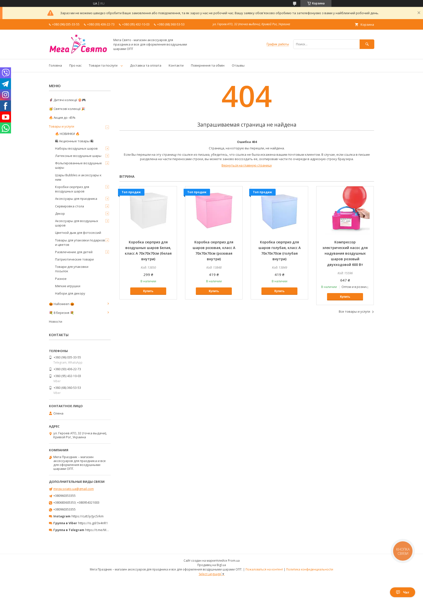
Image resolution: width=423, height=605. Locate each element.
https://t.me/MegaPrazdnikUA (107, 530)
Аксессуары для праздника (76, 198)
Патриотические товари (74, 259)
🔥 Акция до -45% (62, 117)
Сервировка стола (69, 206)
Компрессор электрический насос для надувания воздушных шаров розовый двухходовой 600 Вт (345, 253)
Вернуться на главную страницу (247, 165)
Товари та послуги (103, 65)
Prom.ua (234, 560)
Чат (406, 592)
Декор (60, 213)
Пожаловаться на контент (264, 569)
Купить (148, 291)
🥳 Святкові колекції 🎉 (67, 109)
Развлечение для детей (74, 252)
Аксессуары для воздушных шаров (76, 223)
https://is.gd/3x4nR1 (93, 523)
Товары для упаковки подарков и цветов (80, 242)
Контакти (176, 65)
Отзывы (238, 65)
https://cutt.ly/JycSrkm (87, 516)
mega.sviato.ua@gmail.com (73, 489)
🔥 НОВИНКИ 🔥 (67, 133)
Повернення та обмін (207, 65)
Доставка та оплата (145, 65)
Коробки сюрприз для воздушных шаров (72, 189)
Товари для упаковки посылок (71, 268)
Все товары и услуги (354, 311)
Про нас (75, 65)
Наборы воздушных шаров (76, 148)
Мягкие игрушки (67, 286)
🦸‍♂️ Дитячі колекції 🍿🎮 (67, 100)
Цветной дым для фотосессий (78, 232)
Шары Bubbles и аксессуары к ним (78, 177)
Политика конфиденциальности (309, 569)
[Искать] (367, 44)
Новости (55, 321)
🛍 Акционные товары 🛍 (74, 141)
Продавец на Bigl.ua (211, 565)
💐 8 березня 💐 (61, 312)
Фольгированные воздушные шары (78, 165)
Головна (55, 65)
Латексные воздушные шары (78, 156)
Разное (61, 278)
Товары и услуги (61, 126)
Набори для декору (70, 293)
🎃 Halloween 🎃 (61, 304)
